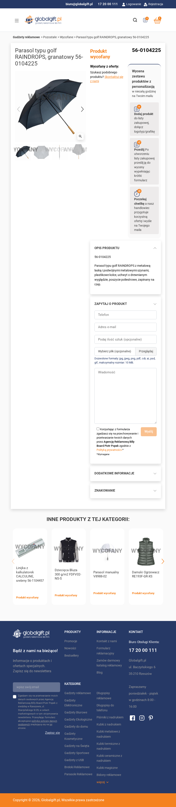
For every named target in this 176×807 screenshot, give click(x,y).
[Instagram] (141, 718)
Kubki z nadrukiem (109, 724)
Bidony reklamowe (109, 775)
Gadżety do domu (76, 726)
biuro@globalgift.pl (79, 4)
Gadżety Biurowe (75, 712)
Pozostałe (50, 37)
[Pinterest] (151, 718)
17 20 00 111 (108, 4)
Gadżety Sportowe (76, 753)
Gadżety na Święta (76, 746)
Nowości (70, 648)
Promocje (70, 641)
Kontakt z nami (107, 641)
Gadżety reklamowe (26, 37)
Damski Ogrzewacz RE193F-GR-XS (145, 574)
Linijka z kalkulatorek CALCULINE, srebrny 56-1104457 (30, 574)
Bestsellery (71, 655)
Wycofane (66, 37)
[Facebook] (132, 718)
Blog (100, 672)
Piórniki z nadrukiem (110, 717)
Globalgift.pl (50, 800)
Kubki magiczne (107, 768)
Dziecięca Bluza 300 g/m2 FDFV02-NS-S (68, 574)
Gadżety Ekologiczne (78, 719)
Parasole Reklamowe (78, 774)
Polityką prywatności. (109, 449)
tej (51, 724)
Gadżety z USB (74, 760)
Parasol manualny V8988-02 (106, 574)
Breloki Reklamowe (77, 767)
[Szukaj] (135, 20)
